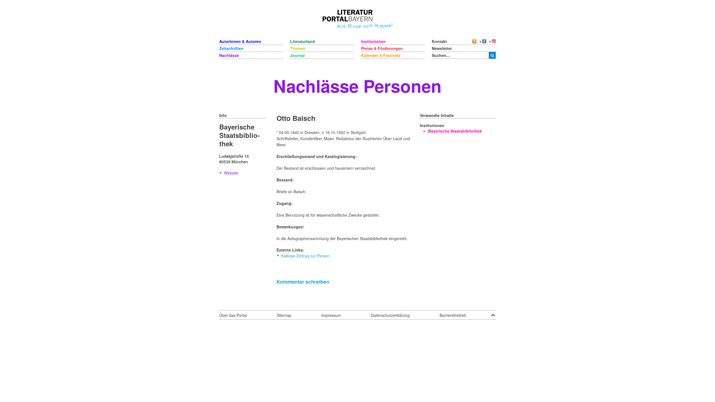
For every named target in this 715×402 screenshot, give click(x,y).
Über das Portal (233, 315)
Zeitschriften (231, 48)
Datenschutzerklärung (390, 315)
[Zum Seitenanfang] (493, 313)
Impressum (331, 315)
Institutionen (373, 41)
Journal (297, 55)
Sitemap (284, 315)
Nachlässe (229, 55)
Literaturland (302, 41)
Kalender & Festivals (381, 55)
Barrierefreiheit (453, 315)
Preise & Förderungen (382, 48)
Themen (298, 48)
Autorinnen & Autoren (240, 41)
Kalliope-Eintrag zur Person (305, 256)
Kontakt (439, 41)
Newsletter (442, 48)
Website (231, 173)
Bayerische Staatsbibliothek (455, 131)
